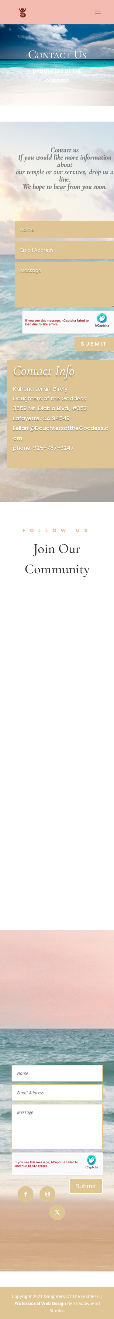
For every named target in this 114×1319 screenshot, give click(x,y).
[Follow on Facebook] (25, 1194)
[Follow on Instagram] (47, 1194)
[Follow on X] (57, 1212)
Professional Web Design (40, 1303)
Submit (94, 343)
